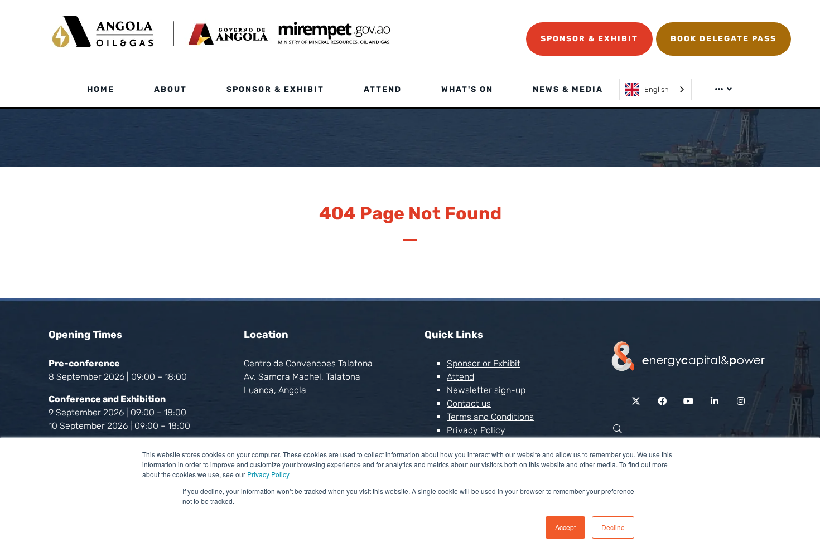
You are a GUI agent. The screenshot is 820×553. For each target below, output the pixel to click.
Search (617, 429)
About (170, 89)
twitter (636, 401)
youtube (689, 401)
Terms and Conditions (490, 417)
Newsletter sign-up (486, 390)
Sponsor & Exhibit (275, 89)
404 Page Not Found (410, 213)
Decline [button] (613, 527)
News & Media (568, 89)
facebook (662, 401)
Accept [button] (565, 527)
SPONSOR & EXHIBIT (589, 38)
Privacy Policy (268, 474)
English (656, 89)
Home (100, 89)
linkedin (715, 401)
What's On (467, 89)
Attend (383, 89)
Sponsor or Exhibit (483, 363)
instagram (741, 401)
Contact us (469, 403)
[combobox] (655, 89)
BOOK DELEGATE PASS (723, 38)
